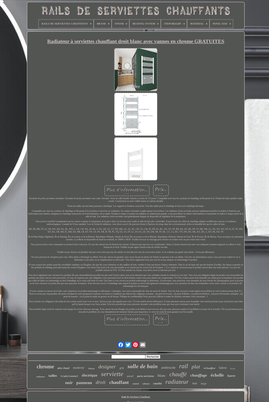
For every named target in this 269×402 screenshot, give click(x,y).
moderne (78, 367)
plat (196, 366)
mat (194, 383)
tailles (52, 376)
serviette (112, 374)
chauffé (178, 374)
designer (107, 366)
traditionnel (69, 376)
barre (231, 376)
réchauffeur (209, 368)
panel (130, 376)
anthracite (168, 367)
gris (121, 367)
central (135, 383)
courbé (157, 383)
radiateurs (40, 376)
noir (69, 382)
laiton (223, 367)
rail (183, 366)
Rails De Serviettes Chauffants (136, 397)
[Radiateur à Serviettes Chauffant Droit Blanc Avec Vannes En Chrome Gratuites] (135, 70)
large (204, 383)
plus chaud (63, 368)
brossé (232, 369)
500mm (91, 368)
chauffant (119, 382)
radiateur (177, 381)
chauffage (198, 375)
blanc (162, 375)
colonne (146, 383)
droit (101, 382)
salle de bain (143, 366)
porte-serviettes (145, 376)
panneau (84, 382)
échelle (217, 375)
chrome (45, 366)
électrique (89, 375)
